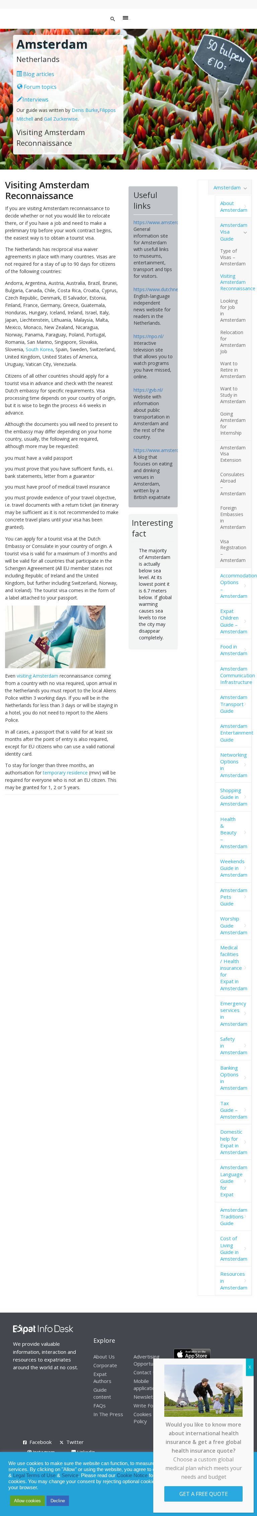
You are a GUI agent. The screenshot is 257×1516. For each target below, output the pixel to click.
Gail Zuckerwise (61, 119)
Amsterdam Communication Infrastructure (236, 675)
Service (70, 1475)
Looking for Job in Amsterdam (233, 310)
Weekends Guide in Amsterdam (233, 868)
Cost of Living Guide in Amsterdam (233, 1248)
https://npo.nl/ (149, 336)
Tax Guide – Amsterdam (233, 1110)
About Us (104, 1356)
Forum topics (39, 86)
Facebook (40, 1442)
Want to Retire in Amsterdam (233, 369)
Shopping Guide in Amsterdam (233, 797)
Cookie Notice (132, 1475)
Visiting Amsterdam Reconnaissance (236, 282)
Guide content (102, 1393)
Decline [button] (58, 1500)
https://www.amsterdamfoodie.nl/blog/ (176, 450)
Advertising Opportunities (150, 1360)
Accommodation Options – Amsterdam (236, 585)
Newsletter (147, 1396)
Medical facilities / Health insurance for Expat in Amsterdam (233, 968)
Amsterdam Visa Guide (233, 232)
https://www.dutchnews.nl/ (162, 289)
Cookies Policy (143, 1418)
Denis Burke (85, 110)
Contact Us (146, 1372)
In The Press (108, 1414)
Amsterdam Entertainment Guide (236, 732)
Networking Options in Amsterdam (233, 764)
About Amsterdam (233, 206)
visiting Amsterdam (37, 676)
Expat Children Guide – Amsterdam (233, 621)
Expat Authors (102, 1377)
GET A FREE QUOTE (203, 1494)
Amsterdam (227, 187)
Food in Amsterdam (233, 649)
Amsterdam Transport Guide (233, 704)
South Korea (39, 349)
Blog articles (38, 74)
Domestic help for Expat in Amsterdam (233, 1141)
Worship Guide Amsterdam (233, 925)
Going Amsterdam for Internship (233, 423)
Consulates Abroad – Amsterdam (233, 484)
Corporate (105, 1365)
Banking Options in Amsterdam (233, 1077)
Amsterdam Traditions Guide (233, 1216)
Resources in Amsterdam (233, 1280)
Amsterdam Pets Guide (233, 897)
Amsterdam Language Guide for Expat (233, 1181)
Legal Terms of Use (34, 1475)
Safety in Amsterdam (233, 1045)
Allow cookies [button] (27, 1500)
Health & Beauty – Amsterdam (233, 832)
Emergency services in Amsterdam (233, 1013)
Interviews (35, 99)
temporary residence (65, 772)
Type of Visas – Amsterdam (233, 257)
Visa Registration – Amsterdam (233, 551)
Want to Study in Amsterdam (233, 394)
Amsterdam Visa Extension (233, 453)
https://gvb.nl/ (148, 390)
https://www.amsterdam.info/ (165, 222)
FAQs (99, 1405)
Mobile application (146, 1384)
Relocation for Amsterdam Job (233, 342)
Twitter (75, 1442)
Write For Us (148, 1405)
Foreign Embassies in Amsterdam (233, 517)
